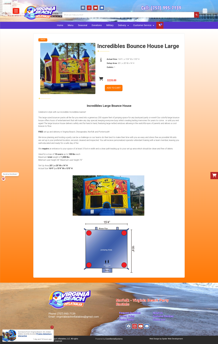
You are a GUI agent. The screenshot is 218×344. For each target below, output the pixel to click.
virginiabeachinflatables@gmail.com (77, 316)
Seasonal (82, 25)
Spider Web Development (172, 339)
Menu (70, 25)
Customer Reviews (163, 316)
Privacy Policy (126, 316)
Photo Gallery (126, 319)
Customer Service (142, 25)
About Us (158, 313)
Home (60, 25)
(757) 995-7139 (166, 8)
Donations (97, 25)
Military (110, 25)
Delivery (122, 25)
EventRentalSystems (114, 339)
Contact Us (159, 319)
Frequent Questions (130, 313)
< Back (42, 39)
